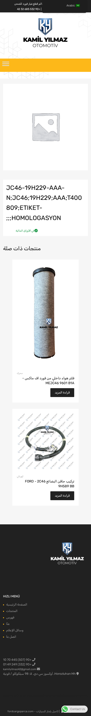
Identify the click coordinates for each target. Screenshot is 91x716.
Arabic (70, 5)
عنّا (8, 624)
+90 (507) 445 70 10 (17, 660)
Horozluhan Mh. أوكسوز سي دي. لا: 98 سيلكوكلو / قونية (39, 674)
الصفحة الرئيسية (16, 604)
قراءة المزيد (62, 392)
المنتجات (11, 611)
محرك (20, 373)
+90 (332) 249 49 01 (17, 664)
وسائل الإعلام (14, 630)
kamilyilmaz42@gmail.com (19, 669)
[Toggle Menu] (5, 65)
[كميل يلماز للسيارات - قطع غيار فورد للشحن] (45, 46)
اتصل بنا (11, 637)
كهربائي (20, 476)
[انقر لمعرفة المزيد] (67, 553)
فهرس (10, 617)
